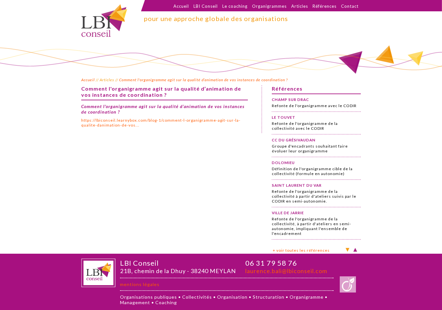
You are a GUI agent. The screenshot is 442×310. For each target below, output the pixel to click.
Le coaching (235, 6)
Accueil (181, 6)
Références (325, 6)
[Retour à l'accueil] (104, 35)
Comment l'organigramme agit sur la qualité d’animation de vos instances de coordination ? (203, 79)
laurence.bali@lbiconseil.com (286, 270)
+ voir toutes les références (301, 250)
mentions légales (140, 284)
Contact (350, 6)
